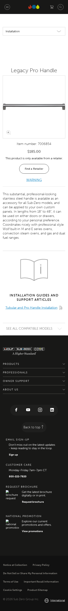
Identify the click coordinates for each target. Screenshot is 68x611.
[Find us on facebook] (16, 410)
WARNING (34, 180)
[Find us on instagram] (40, 410)
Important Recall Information (41, 581)
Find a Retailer (34, 168)
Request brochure (33, 501)
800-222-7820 (17, 476)
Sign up (13, 454)
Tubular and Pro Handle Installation (31, 308)
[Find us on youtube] (28, 410)
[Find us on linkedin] (52, 410)
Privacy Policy (41, 565)
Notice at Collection (15, 565)
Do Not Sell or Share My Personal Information (30, 573)
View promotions (32, 531)
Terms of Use (10, 581)
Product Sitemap (37, 590)
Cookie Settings (12, 590)
